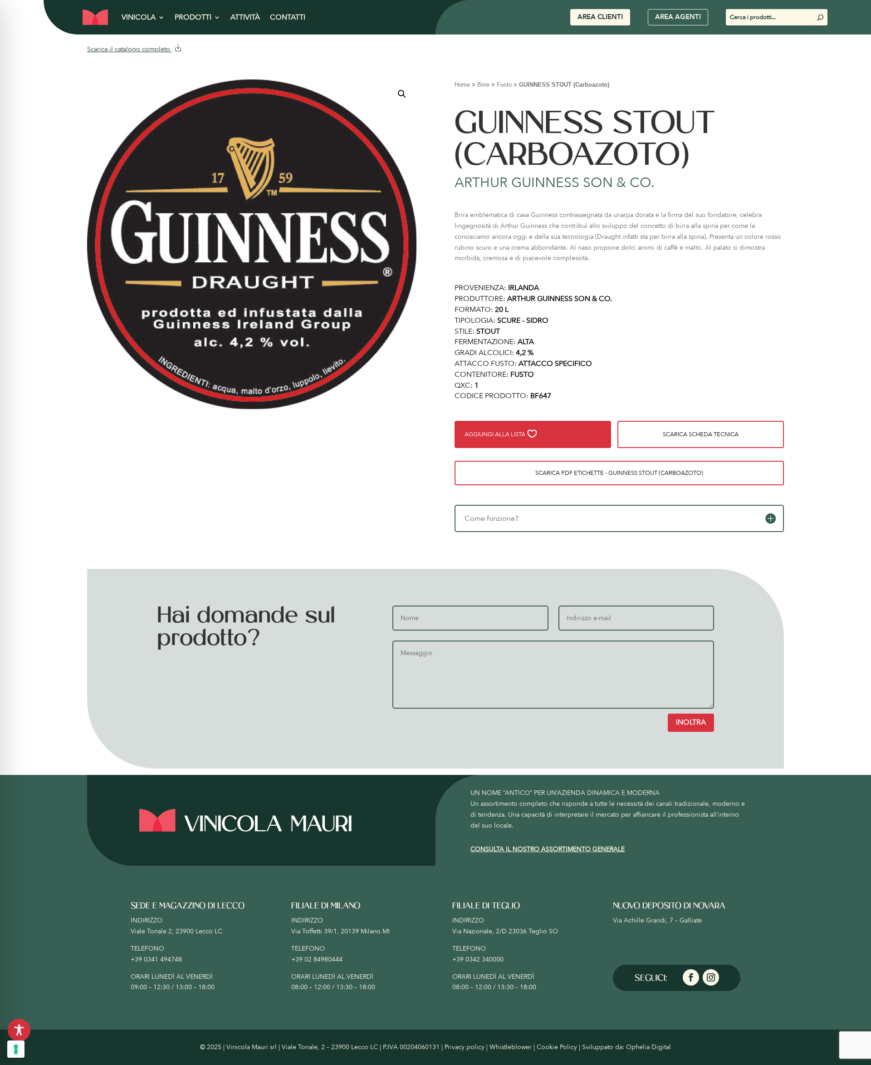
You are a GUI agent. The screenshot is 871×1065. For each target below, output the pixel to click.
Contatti (287, 17)
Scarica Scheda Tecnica (701, 434)
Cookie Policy (557, 1047)
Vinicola (139, 17)
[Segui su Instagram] (711, 977)
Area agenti (678, 16)
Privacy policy (464, 1047)
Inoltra (691, 722)
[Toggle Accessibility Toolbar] (19, 1030)
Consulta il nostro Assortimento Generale (547, 849)
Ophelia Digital (648, 1047)
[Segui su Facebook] (691, 977)
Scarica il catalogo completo (129, 49)
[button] (402, 94)
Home (462, 84)
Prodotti (193, 17)
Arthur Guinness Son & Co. (555, 182)
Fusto (504, 84)
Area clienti (600, 16)
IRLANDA (523, 288)
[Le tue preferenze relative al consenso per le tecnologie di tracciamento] (15, 1049)
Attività (245, 17)
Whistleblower (510, 1047)
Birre (483, 84)
